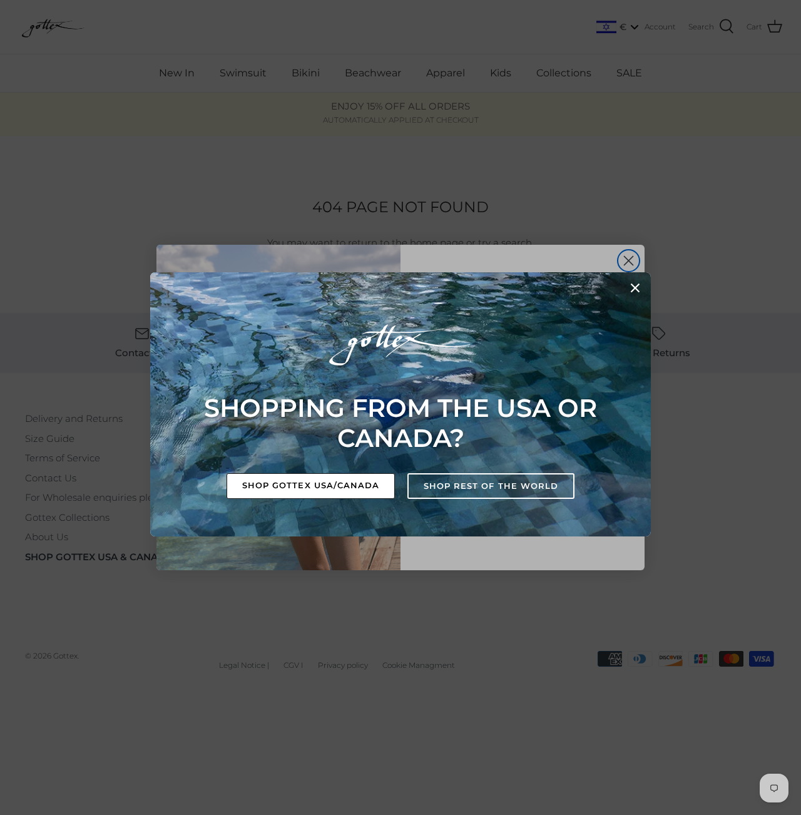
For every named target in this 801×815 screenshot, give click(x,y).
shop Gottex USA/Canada (310, 485)
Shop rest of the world (491, 486)
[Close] (635, 288)
